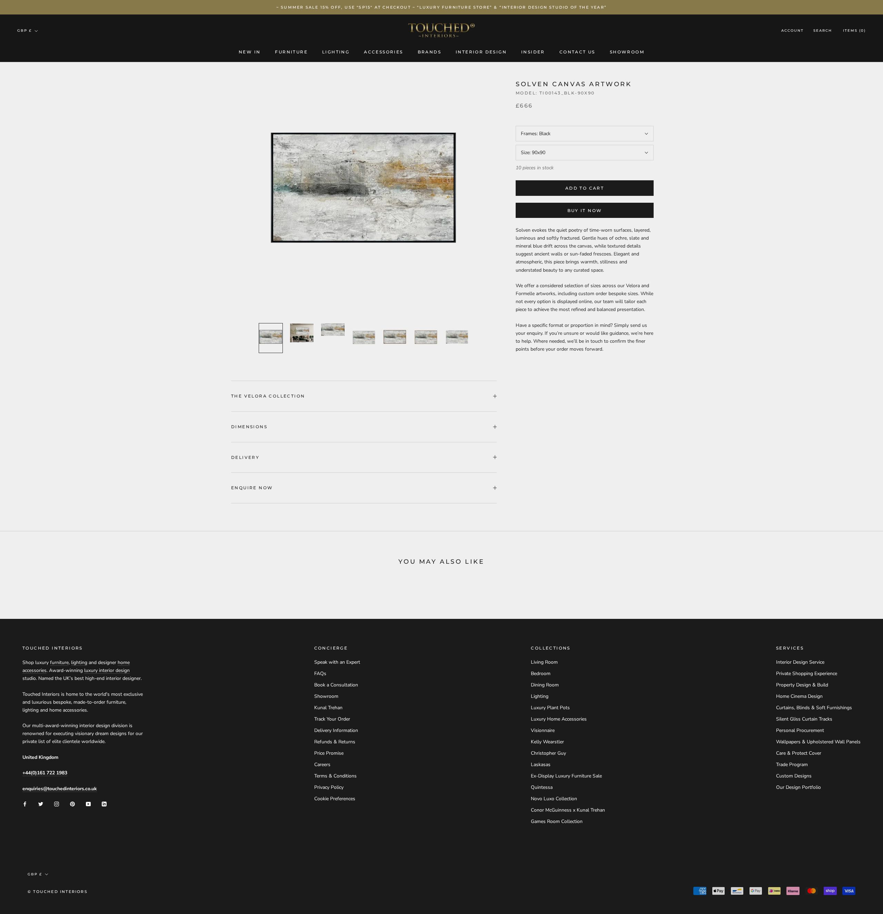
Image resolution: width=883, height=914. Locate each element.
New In (249, 51)
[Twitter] (40, 803)
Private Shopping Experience (806, 673)
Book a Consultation (336, 685)
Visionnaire (543, 730)
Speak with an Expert (337, 662)
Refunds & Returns (334, 742)
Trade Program (792, 764)
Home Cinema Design (799, 696)
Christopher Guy (548, 753)
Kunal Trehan (328, 707)
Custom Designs (794, 776)
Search (822, 31)
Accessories (383, 51)
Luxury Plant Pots (550, 707)
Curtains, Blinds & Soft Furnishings (814, 707)
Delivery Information (336, 730)
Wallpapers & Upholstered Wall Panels (818, 742)
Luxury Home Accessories (559, 719)
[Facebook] (24, 803)
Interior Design (481, 51)
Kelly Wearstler (547, 742)
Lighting (335, 51)
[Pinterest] (72, 803)
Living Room (544, 662)
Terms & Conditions (335, 776)
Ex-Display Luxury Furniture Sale (566, 776)
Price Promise (329, 753)
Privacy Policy (329, 787)
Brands (429, 51)
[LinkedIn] (104, 803)
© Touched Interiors (58, 891)
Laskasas (540, 764)
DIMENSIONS (249, 426)
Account (792, 31)
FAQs (320, 673)
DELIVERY (245, 457)
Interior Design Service (800, 662)
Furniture (291, 51)
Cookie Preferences (334, 798)
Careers (322, 764)
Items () (854, 31)
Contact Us (577, 51)
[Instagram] (56, 803)
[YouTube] (88, 803)
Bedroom (540, 673)
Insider (533, 51)
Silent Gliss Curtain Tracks (804, 719)
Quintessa (542, 787)
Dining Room (545, 685)
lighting (79, 662)
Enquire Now (252, 487)
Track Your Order (332, 719)
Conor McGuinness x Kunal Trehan (568, 810)
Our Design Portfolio (798, 787)
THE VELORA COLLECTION (268, 396)
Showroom (627, 51)
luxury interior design (107, 670)
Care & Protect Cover (798, 753)
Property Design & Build (802, 685)
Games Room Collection (557, 821)
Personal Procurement (800, 730)
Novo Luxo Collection (554, 798)
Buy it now (584, 210)
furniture (59, 662)
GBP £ (24, 30)
